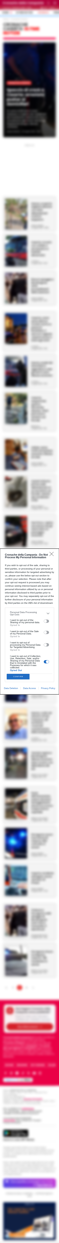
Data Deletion (11, 688)
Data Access (29, 688)
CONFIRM (18, 676)
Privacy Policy (48, 688)
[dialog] (29, 621)
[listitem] (29, 613)
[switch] (46, 621)
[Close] (52, 555)
